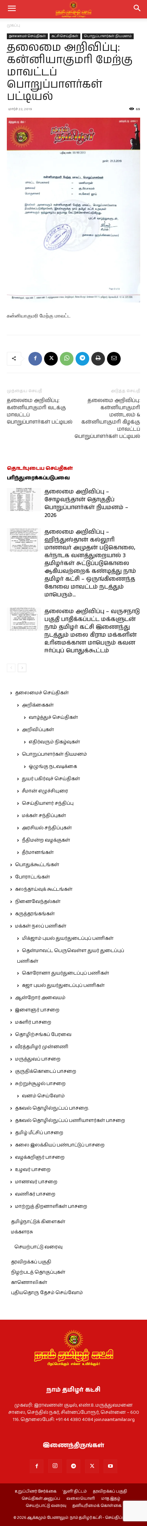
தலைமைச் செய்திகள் (27, 36)
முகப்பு (13, 25)
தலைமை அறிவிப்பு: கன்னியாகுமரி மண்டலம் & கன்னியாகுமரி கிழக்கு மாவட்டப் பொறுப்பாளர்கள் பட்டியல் (107, 418)
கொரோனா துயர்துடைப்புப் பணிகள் (65, 973)
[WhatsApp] (67, 359)
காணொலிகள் (29, 1282)
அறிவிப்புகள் (38, 730)
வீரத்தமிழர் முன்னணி (41, 1047)
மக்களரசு (22, 1232)
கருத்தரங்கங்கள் (35, 914)
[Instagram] (55, 1466)
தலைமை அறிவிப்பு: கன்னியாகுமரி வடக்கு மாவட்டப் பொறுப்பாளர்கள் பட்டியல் (39, 411)
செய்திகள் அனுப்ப (41, 1499)
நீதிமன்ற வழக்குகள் (46, 840)
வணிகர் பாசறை (35, 1194)
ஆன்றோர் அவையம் (40, 998)
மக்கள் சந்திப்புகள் (44, 815)
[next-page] (22, 668)
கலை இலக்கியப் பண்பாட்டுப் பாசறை (60, 1145)
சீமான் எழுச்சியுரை (45, 791)
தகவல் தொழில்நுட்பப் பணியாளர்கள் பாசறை (70, 1120)
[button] (137, 9)
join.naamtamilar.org (114, 1419)
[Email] (114, 359)
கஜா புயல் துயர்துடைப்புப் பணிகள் (63, 985)
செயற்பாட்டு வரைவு (38, 1247)
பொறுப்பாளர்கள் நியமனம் (108, 36)
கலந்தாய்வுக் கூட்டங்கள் (43, 889)
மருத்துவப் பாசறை (38, 1059)
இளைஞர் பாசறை (37, 1010)
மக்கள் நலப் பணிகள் (40, 926)
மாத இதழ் (110, 1499)
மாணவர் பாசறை (36, 1182)
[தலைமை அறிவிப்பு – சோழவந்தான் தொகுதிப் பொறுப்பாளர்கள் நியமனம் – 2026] (24, 500)
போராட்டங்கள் (32, 877)
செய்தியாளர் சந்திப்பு (48, 803)
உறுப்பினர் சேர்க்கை (35, 1491)
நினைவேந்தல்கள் (38, 901)
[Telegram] (82, 359)
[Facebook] (35, 359)
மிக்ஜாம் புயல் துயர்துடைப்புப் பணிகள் (67, 938)
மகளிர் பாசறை (33, 1022)
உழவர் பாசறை (33, 1169)
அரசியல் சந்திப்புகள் (47, 828)
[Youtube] (110, 1466)
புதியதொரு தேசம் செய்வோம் (47, 1293)
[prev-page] (11, 668)
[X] (51, 359)
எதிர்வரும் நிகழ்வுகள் (54, 742)
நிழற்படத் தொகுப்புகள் (38, 1272)
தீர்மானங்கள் (38, 852)
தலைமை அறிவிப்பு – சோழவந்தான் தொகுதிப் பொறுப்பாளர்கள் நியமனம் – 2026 (86, 503)
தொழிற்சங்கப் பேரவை (43, 1034)
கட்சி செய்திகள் (65, 36)
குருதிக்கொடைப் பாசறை (45, 1071)
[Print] (98, 359)
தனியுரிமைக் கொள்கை (96, 1506)
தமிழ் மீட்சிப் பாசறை (39, 1133)
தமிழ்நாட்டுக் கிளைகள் (38, 1222)
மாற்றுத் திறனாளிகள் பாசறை (51, 1206)
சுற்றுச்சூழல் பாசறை (40, 1083)
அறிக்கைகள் (38, 705)
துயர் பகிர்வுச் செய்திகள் (51, 779)
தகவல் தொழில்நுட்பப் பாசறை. (52, 1108)
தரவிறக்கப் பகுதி (31, 1262)
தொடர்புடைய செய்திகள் (40, 468)
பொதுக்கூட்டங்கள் (37, 865)
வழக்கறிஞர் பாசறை (40, 1157)
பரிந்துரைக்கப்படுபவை (38, 477)
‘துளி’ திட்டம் (75, 1491)
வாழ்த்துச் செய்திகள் (53, 717)
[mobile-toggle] (12, 9)
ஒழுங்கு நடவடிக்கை (53, 766)
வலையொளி (80, 1499)
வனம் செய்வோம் (43, 1096)
